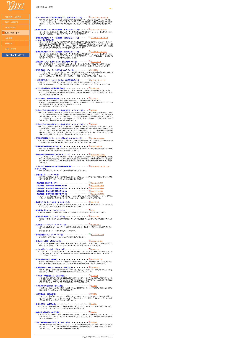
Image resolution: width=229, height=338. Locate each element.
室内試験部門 (10, 27)
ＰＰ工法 (94, 286)
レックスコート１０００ (99, 29)
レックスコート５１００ (99, 52)
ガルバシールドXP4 (97, 188)
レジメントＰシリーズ (98, 80)
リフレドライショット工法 (99, 18)
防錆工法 (94, 312)
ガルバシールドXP (97, 183)
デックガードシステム (98, 154)
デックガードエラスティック (100, 167)
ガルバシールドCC (97, 191)
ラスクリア (94, 98)
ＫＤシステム (95, 216)
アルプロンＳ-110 (96, 241)
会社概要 (8, 38)
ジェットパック (96, 62)
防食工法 (94, 322)
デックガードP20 (96, 146)
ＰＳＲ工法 (94, 276)
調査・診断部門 (11, 22)
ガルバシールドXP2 (97, 186)
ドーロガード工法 (96, 259)
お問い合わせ (10, 49)
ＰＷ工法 (94, 294)
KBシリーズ (95, 202)
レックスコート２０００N (99, 38)
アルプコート (95, 249)
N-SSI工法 (94, 70)
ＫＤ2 (93, 210)
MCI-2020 (94, 124)
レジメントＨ (95, 88)
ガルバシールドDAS (97, 194)
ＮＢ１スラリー (96, 225)
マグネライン (95, 267)
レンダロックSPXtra (97, 138)
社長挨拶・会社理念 (13, 17)
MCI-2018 (94, 110)
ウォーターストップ (97, 235)
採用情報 (8, 43)
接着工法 (94, 304)
